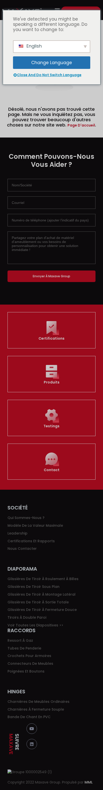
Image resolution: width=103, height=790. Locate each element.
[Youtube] (31, 728)
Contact (52, 469)
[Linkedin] (31, 744)
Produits (52, 382)
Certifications (51, 338)
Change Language (51, 63)
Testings (52, 426)
